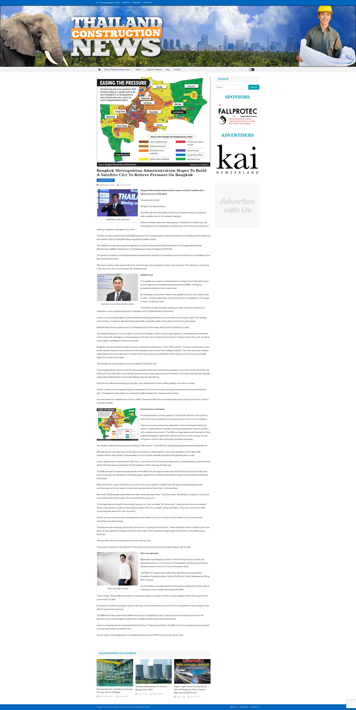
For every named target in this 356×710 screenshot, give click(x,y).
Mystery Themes (144, 707)
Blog (168, 69)
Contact (177, 69)
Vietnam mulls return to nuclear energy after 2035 (151, 688)
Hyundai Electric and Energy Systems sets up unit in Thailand (115, 691)
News (138, 69)
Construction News (105, 180)
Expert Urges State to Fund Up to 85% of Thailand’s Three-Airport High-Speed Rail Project (190, 689)
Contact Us (147, 2)
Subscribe (136, 2)
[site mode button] (252, 69)
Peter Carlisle (125, 185)
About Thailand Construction (117, 69)
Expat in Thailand (154, 69)
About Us (126, 2)
